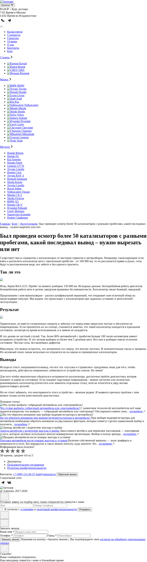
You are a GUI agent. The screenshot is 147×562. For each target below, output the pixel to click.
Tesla (20, 140)
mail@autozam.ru (46, 474)
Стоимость (13, 34)
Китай (23, 63)
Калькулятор (15, 31)
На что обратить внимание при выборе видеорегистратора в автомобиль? (45, 417)
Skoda (21, 111)
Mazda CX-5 (14, 195)
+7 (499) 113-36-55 (24, 474)
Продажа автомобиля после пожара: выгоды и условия (34, 440)
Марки (4, 79)
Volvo (20, 114)
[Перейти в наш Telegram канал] (9, 22)
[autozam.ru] (6, 1)
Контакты (13, 47)
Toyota (22, 88)
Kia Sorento (14, 159)
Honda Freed (14, 162)
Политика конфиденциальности (26, 467)
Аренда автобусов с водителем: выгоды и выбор (30, 430)
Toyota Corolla (15, 169)
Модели (5, 146)
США (21, 70)
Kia (17, 101)
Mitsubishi (28, 134)
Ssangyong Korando (18, 214)
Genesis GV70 (15, 165)
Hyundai (25, 121)
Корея (21, 66)
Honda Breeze (15, 153)
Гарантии (13, 38)
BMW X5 (13, 201)
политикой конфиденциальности (57, 509)
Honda (22, 92)
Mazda (22, 108)
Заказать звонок (10, 539)
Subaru (23, 117)
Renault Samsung (17, 178)
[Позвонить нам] (3, 22)
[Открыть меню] (1, 26)
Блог (10, 51)
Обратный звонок (67, 474)
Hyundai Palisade (17, 207)
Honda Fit (13, 156)
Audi (19, 98)
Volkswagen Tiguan (18, 191)
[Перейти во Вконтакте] (9, 484)
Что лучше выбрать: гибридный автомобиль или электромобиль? (40, 408)
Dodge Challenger (17, 217)
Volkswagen (31, 105)
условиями (27, 509)
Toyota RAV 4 (15, 175)
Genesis (24, 137)
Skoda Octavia (15, 198)
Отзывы (12, 41)
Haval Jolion (14, 188)
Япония (24, 73)
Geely (20, 124)
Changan (26, 130)
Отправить (85, 509)
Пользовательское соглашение (25, 464)
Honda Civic (14, 172)
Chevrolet (27, 127)
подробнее (136, 411)
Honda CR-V (15, 204)
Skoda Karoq (14, 182)
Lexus (20, 95)
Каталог (6, 5)
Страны (5, 57)
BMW (20, 85)
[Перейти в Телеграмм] (3, 484)
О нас (10, 44)
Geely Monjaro (15, 211)
